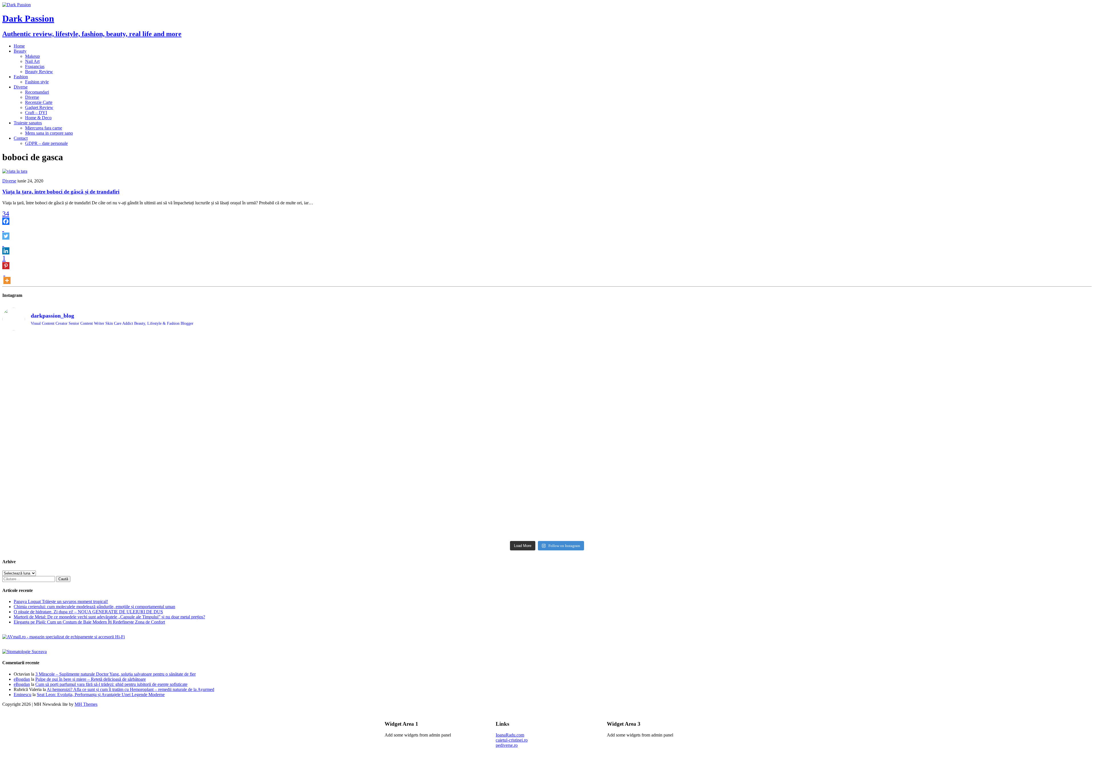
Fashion (21, 76)
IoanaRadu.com (510, 735)
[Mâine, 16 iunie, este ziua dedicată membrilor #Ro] (957, 446)
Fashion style (37, 81)
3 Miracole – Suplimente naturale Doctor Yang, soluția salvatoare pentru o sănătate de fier (115, 674)
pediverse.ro (507, 745)
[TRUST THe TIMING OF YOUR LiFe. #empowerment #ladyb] (410, 339)
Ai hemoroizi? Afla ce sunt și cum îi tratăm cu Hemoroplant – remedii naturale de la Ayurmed (130, 689)
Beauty (20, 51)
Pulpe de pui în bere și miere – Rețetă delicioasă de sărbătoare (90, 679)
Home (19, 46)
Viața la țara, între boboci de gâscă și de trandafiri (60, 192)
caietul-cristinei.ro (512, 740)
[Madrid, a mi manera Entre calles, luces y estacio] (137, 342)
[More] (7, 276)
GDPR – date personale (46, 143)
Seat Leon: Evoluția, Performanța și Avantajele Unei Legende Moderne (101, 694)
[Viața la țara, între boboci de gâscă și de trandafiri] (14, 171)
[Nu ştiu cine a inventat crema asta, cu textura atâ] (410, 517)
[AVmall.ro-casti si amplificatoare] (63, 636)
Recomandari (37, 92)
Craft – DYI (36, 112)
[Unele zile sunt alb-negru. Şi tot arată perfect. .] (137, 502)
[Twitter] (5, 232)
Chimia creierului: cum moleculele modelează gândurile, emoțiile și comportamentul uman (94, 606)
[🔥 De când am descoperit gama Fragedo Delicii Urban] (410, 475)
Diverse (21, 87)
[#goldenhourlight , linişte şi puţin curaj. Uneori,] (410, 438)
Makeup (32, 56)
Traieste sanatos (28, 122)
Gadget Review (39, 107)
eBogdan (22, 679)
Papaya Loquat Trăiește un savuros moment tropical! (61, 601)
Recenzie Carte (38, 102)
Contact (21, 138)
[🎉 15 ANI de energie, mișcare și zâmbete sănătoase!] (683, 515)
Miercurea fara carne (43, 128)
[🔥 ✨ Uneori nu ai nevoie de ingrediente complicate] (137, 478)
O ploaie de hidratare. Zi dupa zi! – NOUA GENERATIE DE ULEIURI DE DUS (88, 611)
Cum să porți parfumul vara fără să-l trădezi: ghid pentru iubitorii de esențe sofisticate (111, 684)
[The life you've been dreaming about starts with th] (137, 386)
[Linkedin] (5, 247)
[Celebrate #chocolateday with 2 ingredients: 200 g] (410, 383)
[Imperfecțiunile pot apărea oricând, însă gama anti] (683, 407)
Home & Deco (38, 117)
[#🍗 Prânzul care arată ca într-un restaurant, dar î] (957, 475)
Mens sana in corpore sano (49, 133)
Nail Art (32, 61)
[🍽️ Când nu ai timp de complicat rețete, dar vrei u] (683, 475)
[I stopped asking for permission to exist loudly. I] (957, 504)
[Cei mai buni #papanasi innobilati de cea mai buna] (957, 383)
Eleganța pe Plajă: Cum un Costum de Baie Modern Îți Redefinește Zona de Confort (89, 622)
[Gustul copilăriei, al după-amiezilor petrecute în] (683, 357)
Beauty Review (39, 71)
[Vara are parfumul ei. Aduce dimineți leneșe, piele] (957, 352)
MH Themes (86, 704)
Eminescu (22, 694)
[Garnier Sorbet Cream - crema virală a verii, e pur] (683, 444)
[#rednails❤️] (137, 439)
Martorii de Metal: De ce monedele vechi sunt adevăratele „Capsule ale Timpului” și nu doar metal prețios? (109, 616)
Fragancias (34, 66)
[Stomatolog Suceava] (24, 651)
